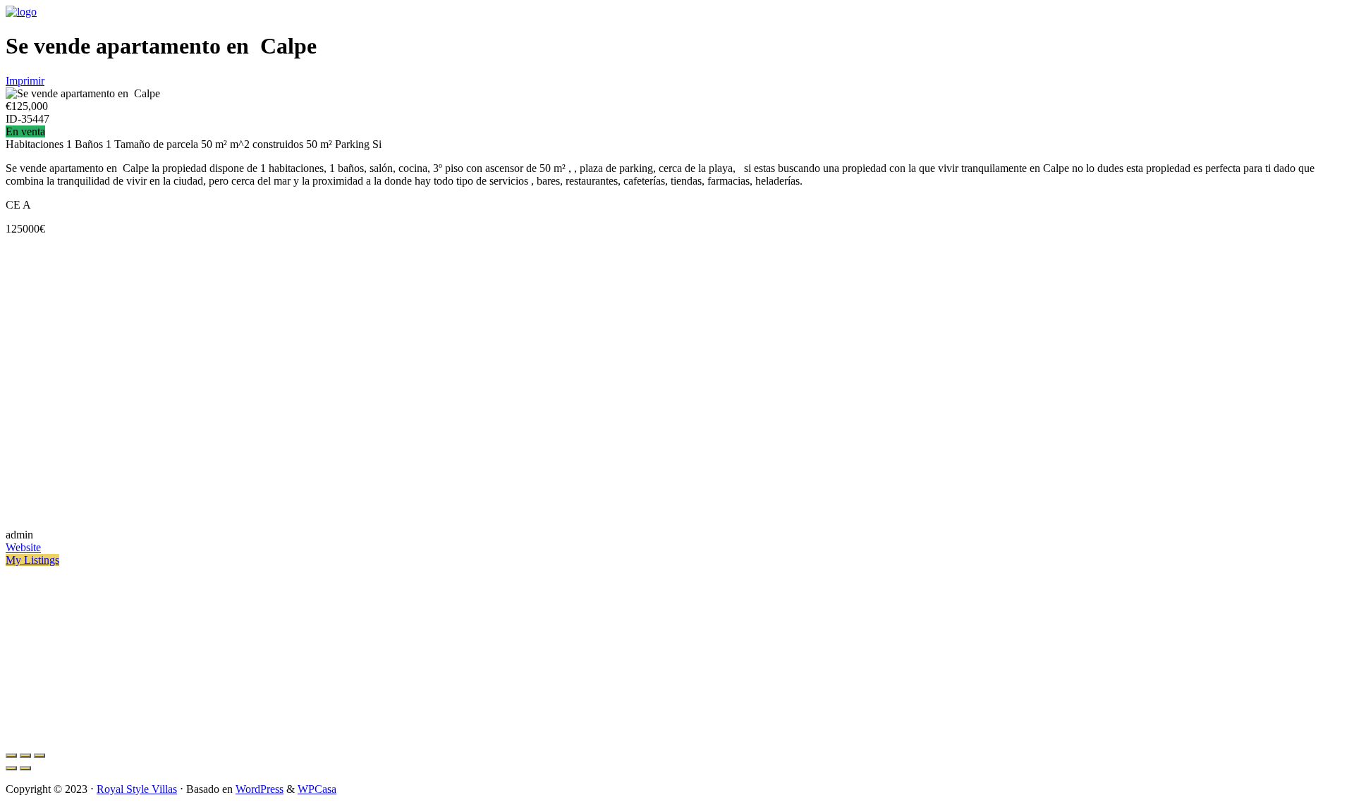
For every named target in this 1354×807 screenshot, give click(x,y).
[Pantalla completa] (25, 755)
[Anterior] (11, 768)
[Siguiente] (25, 768)
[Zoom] (39, 755)
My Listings (32, 560)
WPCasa (317, 789)
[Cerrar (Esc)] (11, 755)
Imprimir (25, 81)
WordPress (259, 789)
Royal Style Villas (137, 789)
